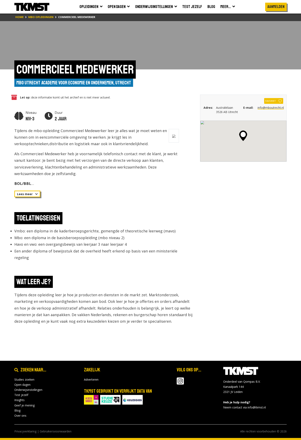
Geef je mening (24, 405)
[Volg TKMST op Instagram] (180, 383)
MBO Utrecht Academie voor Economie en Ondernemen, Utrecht (73, 83)
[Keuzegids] (132, 399)
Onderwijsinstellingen (28, 390)
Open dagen (22, 385)
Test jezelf (21, 395)
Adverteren (91, 379)
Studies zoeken (24, 379)
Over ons (20, 415)
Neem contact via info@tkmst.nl (244, 407)
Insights (19, 400)
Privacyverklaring (25, 431)
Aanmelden (275, 6)
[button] (243, 135)
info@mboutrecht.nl (271, 108)
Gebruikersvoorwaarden (55, 431)
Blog (17, 410)
